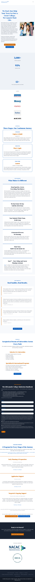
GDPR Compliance (24, 574)
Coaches (16, 572)
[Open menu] (33, 2)
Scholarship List (17, 574)
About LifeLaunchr (10, 572)
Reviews (26, 572)
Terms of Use (30, 574)
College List (21, 572)
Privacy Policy (17, 576)
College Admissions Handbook (7, 574)
